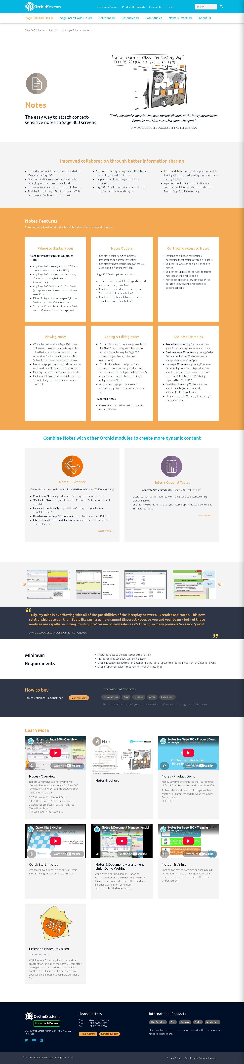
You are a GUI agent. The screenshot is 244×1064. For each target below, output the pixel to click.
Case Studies (153, 18)
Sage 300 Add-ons (38, 18)
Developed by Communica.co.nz (200, 1058)
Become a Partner (108, 6)
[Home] (43, 6)
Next (221, 584)
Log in (169, 6)
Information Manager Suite (63, 30)
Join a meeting (88, 1033)
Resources (129, 18)
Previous (24, 584)
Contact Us (155, 6)
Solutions (105, 18)
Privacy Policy (173, 1058)
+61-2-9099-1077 (97, 1023)
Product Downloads (133, 6)
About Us (205, 18)
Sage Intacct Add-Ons (74, 18)
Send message (79, 697)
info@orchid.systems (98, 1020)
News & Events (179, 18)
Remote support (109, 1033)
